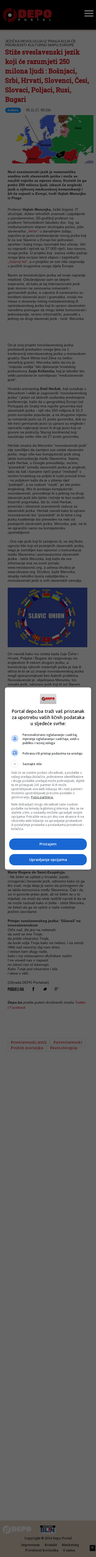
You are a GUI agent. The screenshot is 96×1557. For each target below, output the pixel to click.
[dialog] (48, 778)
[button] (48, 764)
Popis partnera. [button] (42, 797)
